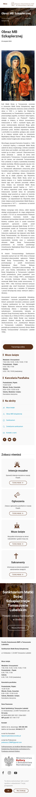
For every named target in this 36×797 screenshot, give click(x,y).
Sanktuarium (10, 420)
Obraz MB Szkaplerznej (14, 414)
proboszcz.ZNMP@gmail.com (11, 742)
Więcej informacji (18, 628)
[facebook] (4, 439)
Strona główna (5, 18)
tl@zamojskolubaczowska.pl (11, 736)
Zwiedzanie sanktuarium (14, 426)
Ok (8, 791)
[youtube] (15, 773)
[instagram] (14, 439)
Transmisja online (18, 347)
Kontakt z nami (11, 433)
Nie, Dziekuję (21, 791)
